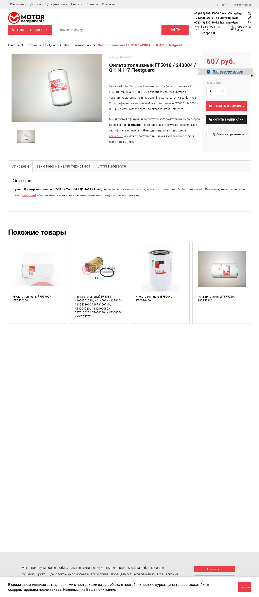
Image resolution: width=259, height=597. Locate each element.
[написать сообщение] (249, 17)
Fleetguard (50, 45)
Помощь (92, 4)
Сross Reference (111, 166)
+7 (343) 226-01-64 (206, 17)
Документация (57, 4)
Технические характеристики (63, 166)
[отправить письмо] (249, 21)
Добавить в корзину (226, 106)
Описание (20, 166)
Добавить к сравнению (228, 134)
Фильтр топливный (77, 45)
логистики (116, 136)
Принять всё (214, 569)
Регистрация (242, 4)
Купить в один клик (228, 119)
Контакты (108, 4)
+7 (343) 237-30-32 (206, 22)
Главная (14, 45)
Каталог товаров (28, 29)
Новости (77, 4)
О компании (18, 4)
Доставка (36, 4)
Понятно (245, 587)
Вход (223, 4)
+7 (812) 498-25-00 (206, 13)
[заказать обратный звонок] (249, 13)
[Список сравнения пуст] (233, 27)
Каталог (31, 45)
